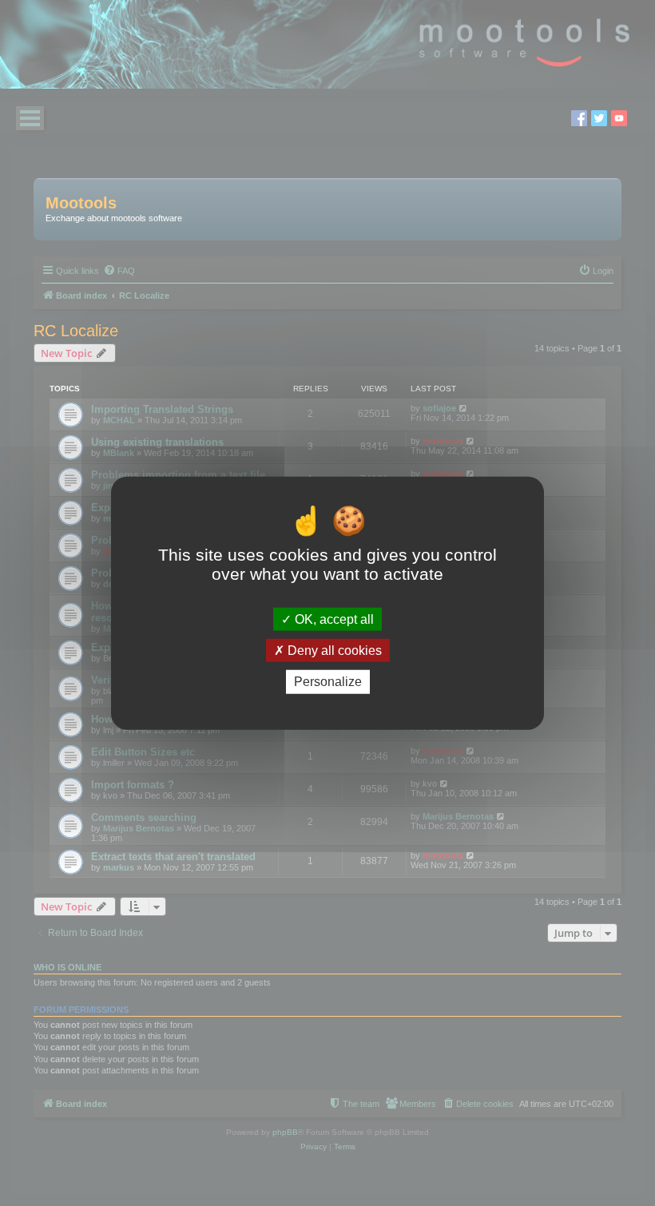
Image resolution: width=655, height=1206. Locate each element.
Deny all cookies (333, 650)
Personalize (328, 681)
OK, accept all (333, 619)
